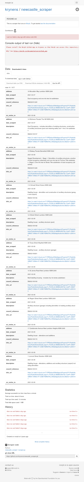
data (8, 73)
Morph (28, 23)
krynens (11, 9)
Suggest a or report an (65, 472)
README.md (12, 19)
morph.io (9, 2)
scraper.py (22, 450)
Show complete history (42, 442)
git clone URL (10, 453)
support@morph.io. (13, 468)
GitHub (9, 470)
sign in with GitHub (24, 79)
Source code (73, 468)
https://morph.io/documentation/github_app (30, 51)
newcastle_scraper (36, 9)
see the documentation (48, 23)
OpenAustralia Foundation (46, 478)
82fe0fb (77, 475)
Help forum (73, 470)
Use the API (56, 83)
